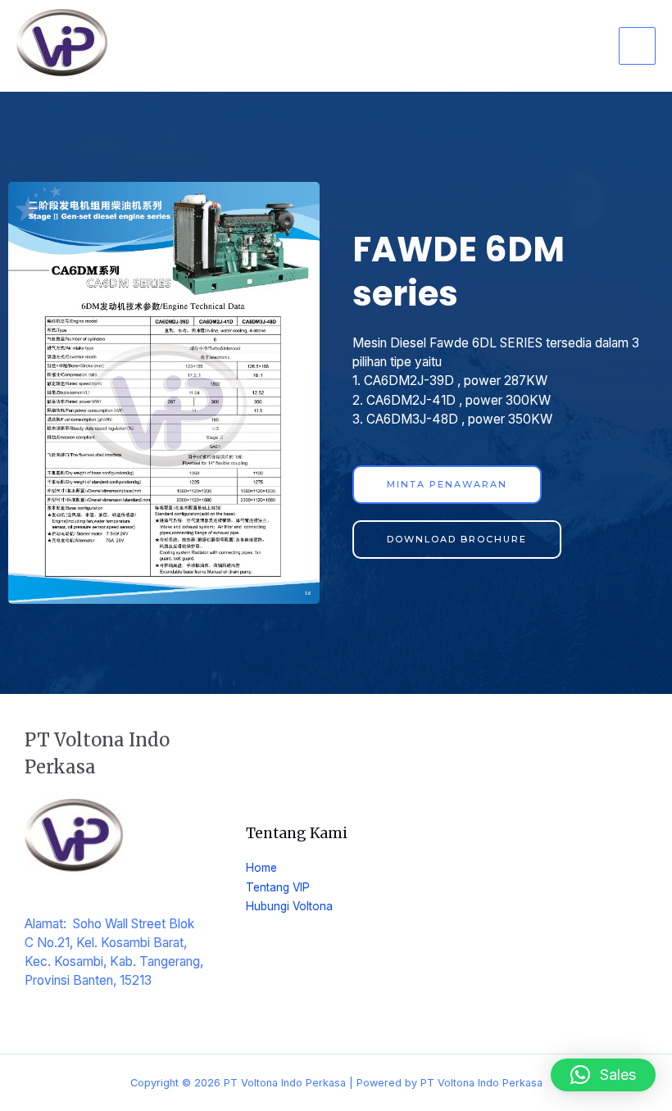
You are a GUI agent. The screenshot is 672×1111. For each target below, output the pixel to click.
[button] (603, 1075)
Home (261, 867)
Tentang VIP (278, 887)
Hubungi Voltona (289, 906)
